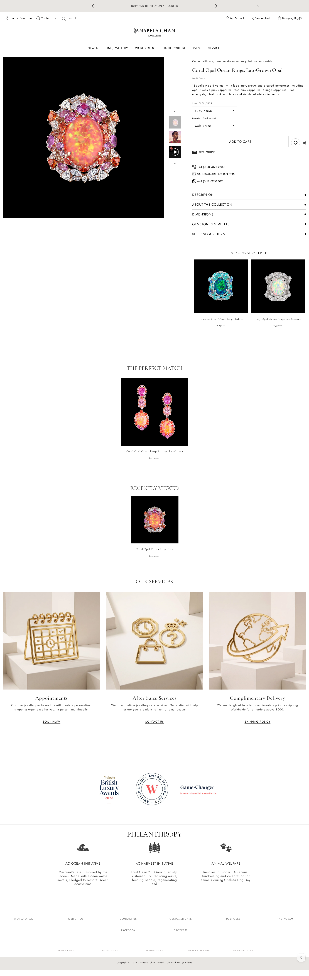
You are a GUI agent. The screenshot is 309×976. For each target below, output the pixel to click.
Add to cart (240, 140)
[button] (175, 110)
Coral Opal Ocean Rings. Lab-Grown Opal (154, 548)
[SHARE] (303, 141)
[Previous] (93, 5)
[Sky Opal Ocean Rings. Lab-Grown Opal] (278, 285)
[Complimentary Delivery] (257, 639)
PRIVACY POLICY (66, 949)
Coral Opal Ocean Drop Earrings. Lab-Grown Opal (154, 450)
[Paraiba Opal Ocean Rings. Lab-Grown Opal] (221, 285)
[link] (154, 788)
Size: (202, 102)
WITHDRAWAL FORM (243, 949)
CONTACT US (128, 917)
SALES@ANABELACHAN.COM (215, 173)
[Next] (216, 5)
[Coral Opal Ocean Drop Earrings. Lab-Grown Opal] (154, 410)
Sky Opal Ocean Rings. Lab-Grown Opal (278, 318)
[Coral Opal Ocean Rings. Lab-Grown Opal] (154, 518)
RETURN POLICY (110, 949)
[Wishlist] (295, 141)
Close (257, 5)
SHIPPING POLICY (154, 949)
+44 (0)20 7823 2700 (210, 165)
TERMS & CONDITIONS (199, 949)
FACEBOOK (128, 929)
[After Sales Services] (154, 639)
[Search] (80, 16)
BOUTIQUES (233, 917)
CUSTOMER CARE (181, 917)
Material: (204, 117)
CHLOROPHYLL (161, 5)
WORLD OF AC (23, 917)
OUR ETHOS (76, 917)
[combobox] (84, 16)
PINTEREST (181, 929)
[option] (155, 5)
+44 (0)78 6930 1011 (210, 180)
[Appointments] (51, 639)
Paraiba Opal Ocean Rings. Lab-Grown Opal (221, 318)
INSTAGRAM (285, 917)
